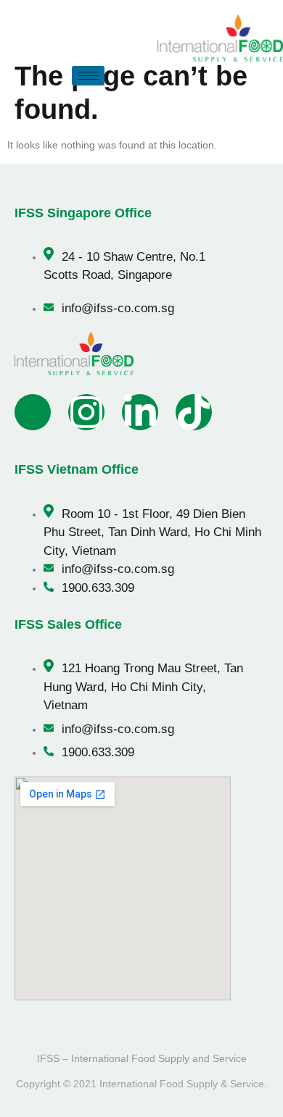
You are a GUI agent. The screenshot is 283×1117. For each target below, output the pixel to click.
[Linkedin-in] (140, 412)
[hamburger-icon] (88, 75)
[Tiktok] (194, 412)
